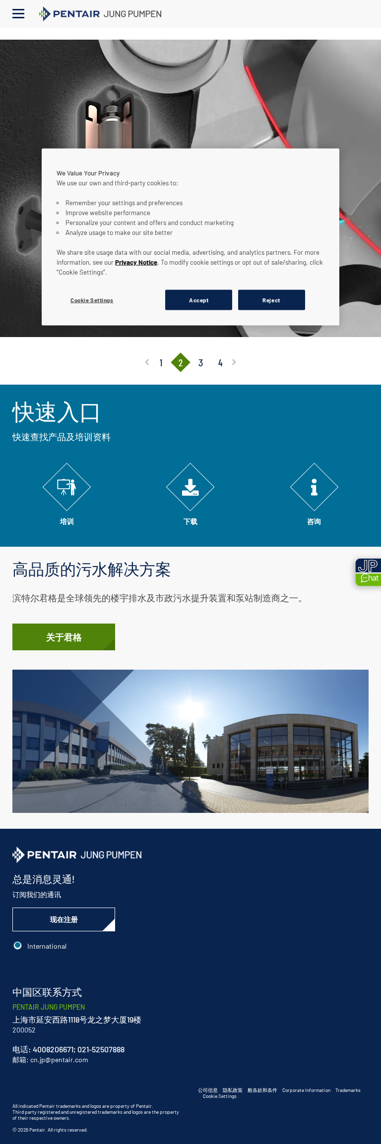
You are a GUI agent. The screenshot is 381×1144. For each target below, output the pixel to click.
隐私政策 (233, 1090)
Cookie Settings (220, 1096)
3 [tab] (200, 362)
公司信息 (208, 1090)
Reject (271, 299)
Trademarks (348, 1090)
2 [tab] (181, 362)
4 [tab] (220, 362)
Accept (198, 299)
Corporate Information (306, 1090)
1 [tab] (161, 362)
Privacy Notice (136, 262)
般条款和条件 (262, 1090)
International (46, 946)
